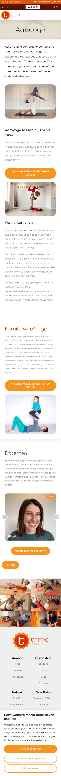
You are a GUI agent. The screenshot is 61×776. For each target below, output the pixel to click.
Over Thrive (43, 692)
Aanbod (17, 658)
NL (54, 7)
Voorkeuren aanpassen (30, 758)
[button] (55, 15)
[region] (30, 743)
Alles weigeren (30, 768)
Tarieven (18, 692)
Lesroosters (43, 658)
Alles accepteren (30, 748)
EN (57, 7)
